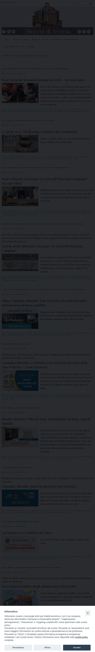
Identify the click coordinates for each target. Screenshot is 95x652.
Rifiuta (47, 647)
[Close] (88, 613)
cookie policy (81, 637)
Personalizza (18, 647)
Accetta (76, 647)
